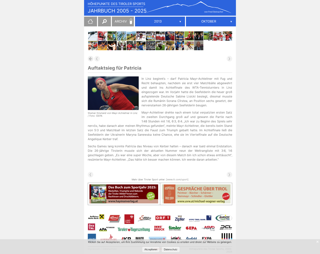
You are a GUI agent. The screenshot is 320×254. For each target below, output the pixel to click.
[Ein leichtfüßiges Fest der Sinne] (112, 45)
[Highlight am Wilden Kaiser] (131, 36)
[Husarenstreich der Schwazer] (169, 45)
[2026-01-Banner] (123, 186)
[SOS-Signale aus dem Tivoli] (160, 45)
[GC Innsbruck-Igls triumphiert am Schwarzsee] (160, 36)
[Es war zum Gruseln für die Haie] (189, 45)
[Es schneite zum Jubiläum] (198, 36)
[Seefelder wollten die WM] (92, 36)
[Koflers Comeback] (121, 36)
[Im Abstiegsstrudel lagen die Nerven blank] (150, 36)
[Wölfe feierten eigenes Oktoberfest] (227, 36)
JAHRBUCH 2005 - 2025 (117, 11)
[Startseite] (88, 23)
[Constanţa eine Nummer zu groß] (141, 45)
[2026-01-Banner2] (196, 186)
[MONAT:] (211, 21)
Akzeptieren (150, 249)
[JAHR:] (160, 21)
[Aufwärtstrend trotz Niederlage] (179, 45)
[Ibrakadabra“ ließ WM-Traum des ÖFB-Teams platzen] (189, 36)
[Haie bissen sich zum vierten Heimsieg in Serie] (141, 36)
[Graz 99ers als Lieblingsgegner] (131, 45)
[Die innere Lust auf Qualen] (208, 36)
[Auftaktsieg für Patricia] (169, 36)
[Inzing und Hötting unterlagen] (102, 45)
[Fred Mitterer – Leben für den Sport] (198, 45)
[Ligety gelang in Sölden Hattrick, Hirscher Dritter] (102, 36)
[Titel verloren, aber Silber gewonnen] (218, 36)
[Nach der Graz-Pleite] (92, 45)
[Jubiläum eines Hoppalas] (112, 36)
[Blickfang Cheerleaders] (150, 45)
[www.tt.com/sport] (177, 179)
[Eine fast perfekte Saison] (121, 45)
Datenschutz (170, 249)
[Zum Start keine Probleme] (179, 36)
